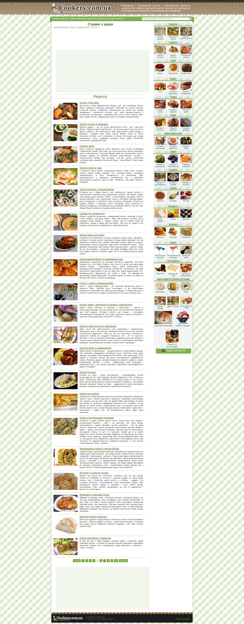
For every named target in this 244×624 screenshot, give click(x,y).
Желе (173, 219)
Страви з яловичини (186, 92)
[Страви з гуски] (160, 108)
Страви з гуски (160, 111)
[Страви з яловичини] (186, 89)
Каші (186, 292)
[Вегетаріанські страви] (186, 304)
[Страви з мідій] (186, 144)
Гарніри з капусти (186, 183)
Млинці (160, 237)
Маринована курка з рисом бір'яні (99, 448)
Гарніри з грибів (173, 183)
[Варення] (160, 271)
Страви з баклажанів (173, 165)
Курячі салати (173, 56)
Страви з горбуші (173, 129)
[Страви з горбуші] (173, 126)
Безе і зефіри (160, 220)
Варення (160, 273)
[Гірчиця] (173, 199)
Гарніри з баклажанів (160, 183)
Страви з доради (186, 129)
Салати (173, 42)
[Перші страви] (160, 304)
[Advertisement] (102, 37)
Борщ (160, 73)
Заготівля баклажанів (186, 274)
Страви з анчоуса (160, 129)
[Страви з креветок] (173, 144)
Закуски (173, 24)
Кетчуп (186, 201)
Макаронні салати (186, 56)
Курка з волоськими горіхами (97, 417)
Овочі (173, 151)
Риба (173, 115)
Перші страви (160, 307)
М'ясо (173, 78)
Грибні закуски (160, 38)
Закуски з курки (173, 38)
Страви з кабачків (186, 165)
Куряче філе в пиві (91, 168)
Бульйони (173, 73)
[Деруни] (173, 290)
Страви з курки (186, 111)
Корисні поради (183, 325)
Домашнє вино (186, 256)
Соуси (173, 187)
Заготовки (173, 260)
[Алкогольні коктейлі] (160, 253)
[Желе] (173, 217)
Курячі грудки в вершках (94, 124)
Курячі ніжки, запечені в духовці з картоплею (106, 304)
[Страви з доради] (186, 126)
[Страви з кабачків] (186, 162)
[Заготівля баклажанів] (186, 271)
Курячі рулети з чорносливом (97, 189)
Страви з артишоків (160, 165)
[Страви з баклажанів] (173, 162)
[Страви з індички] (173, 108)
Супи (173, 60)
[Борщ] (160, 71)
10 (116, 560)
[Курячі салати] (173, 53)
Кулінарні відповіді (163, 325)
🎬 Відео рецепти (173, 350)
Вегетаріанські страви (186, 307)
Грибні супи (186, 73)
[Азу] (160, 89)
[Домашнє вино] (186, 253)
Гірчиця (173, 201)
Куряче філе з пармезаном (95, 348)
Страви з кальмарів (160, 147)
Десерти (173, 206)
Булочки (173, 237)
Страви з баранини (173, 92)
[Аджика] (160, 199)
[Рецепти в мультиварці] (172, 342)
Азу (160, 91)
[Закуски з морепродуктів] (186, 35)
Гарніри (173, 169)
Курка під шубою (89, 393)
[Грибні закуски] (160, 35)
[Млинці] (160, 235)
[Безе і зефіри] (160, 217)
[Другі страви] (173, 304)
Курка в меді (87, 146)
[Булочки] (173, 235)
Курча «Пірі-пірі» (89, 102)
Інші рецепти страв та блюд (173, 279)
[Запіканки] (186, 235)
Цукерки (186, 219)
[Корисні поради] (182, 323)
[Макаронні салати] (186, 53)
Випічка (173, 224)
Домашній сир (173, 274)
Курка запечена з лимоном (95, 538)
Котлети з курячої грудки (94, 473)
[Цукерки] (186, 217)
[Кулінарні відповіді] (163, 323)
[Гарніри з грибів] (173, 180)
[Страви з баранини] (173, 89)
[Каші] (186, 290)
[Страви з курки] (186, 108)
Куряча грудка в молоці (93, 516)
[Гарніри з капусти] (186, 180)
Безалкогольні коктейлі (173, 256)
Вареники (160, 292)
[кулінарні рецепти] (83, 13)
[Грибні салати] (160, 53)
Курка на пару (88, 372)
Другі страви (173, 306)
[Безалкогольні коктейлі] (173, 253)
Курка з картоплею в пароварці (98, 326)
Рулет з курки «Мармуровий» (97, 283)
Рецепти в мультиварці (172, 345)
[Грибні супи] (186, 71)
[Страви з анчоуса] (160, 126)
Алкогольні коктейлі (160, 256)
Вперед (123, 560)
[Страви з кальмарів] (160, 144)
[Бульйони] (173, 71)
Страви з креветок (173, 147)
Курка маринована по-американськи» (102, 259)
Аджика (160, 201)
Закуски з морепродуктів (186, 37)
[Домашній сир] (173, 271)
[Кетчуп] (186, 199)
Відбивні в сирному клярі (94, 494)
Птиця (173, 96)
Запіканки (186, 237)
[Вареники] (160, 290)
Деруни (173, 292)
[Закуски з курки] (173, 35)
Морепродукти (173, 133)
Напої (173, 242)
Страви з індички (173, 111)
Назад (77, 560)
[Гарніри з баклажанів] (160, 180)
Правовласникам (183, 619)
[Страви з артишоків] (160, 162)
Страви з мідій (186, 147)
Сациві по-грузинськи (92, 213)
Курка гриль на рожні (92, 235)
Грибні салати (160, 56)
